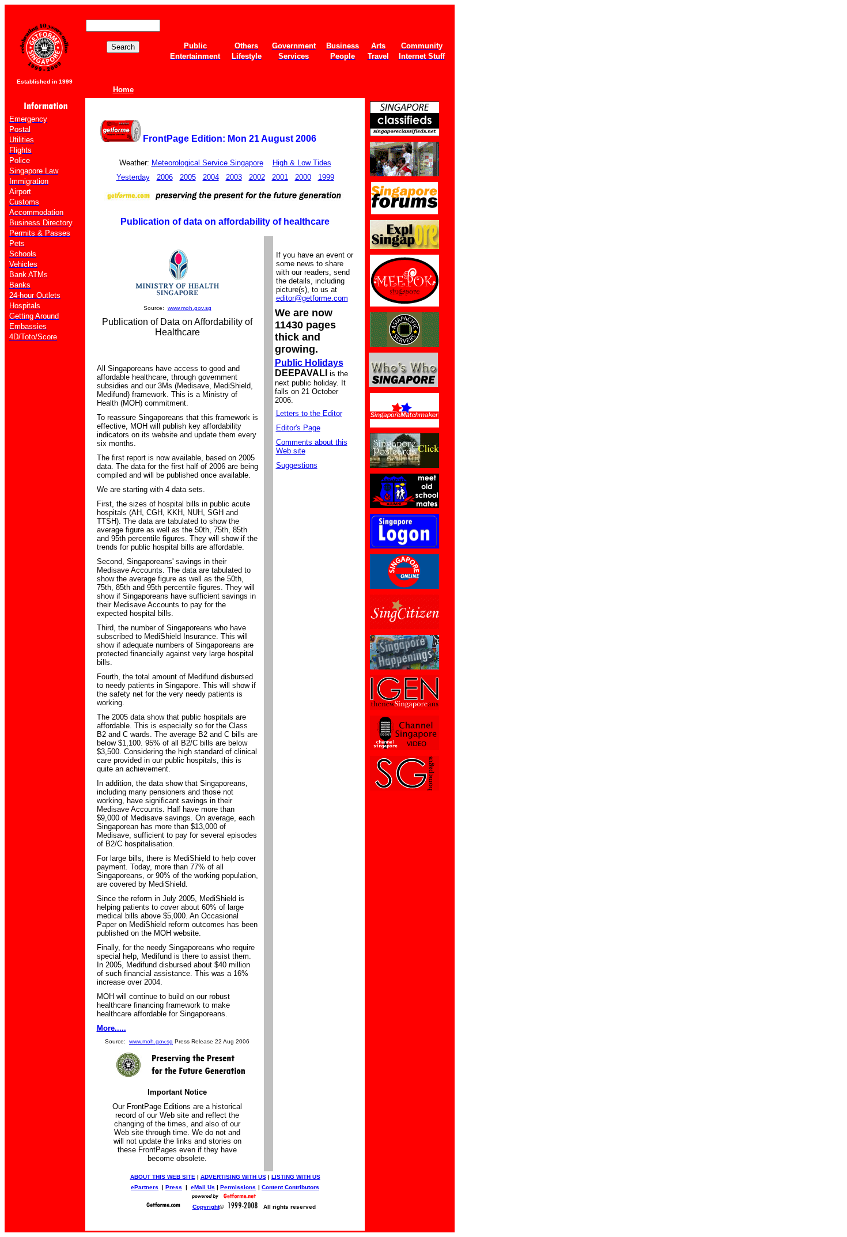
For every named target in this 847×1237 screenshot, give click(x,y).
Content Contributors (290, 1187)
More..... (111, 1028)
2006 (165, 177)
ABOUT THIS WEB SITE (162, 1177)
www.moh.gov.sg (189, 308)
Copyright (206, 1207)
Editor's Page (298, 427)
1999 (326, 177)
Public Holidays (309, 363)
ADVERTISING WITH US (233, 1177)
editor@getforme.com (312, 298)
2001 (280, 177)
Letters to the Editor (309, 413)
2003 (234, 177)
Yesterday (133, 177)
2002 (257, 177)
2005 (188, 177)
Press (173, 1187)
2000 (303, 177)
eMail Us (203, 1187)
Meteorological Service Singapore (207, 162)
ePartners (144, 1187)
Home (123, 89)
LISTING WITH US (295, 1177)
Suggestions (296, 465)
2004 (211, 177)
